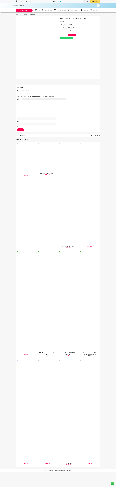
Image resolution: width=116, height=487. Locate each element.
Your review (20, 101)
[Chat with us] (112, 483)
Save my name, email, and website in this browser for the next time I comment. (37, 126)
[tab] (19, 82)
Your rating (18, 99)
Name (18, 116)
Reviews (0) (18, 81)
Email (18, 121)
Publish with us (95, 1)
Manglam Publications (54, 470)
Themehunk (68, 470)
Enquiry (86, 1)
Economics (97, 135)
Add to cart (72, 34)
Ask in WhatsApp (67, 37)
